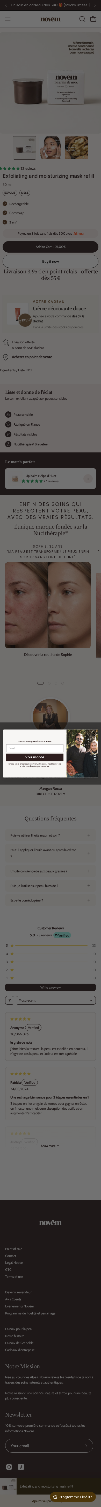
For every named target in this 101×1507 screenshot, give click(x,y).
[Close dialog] (94, 733)
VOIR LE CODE (34, 757)
